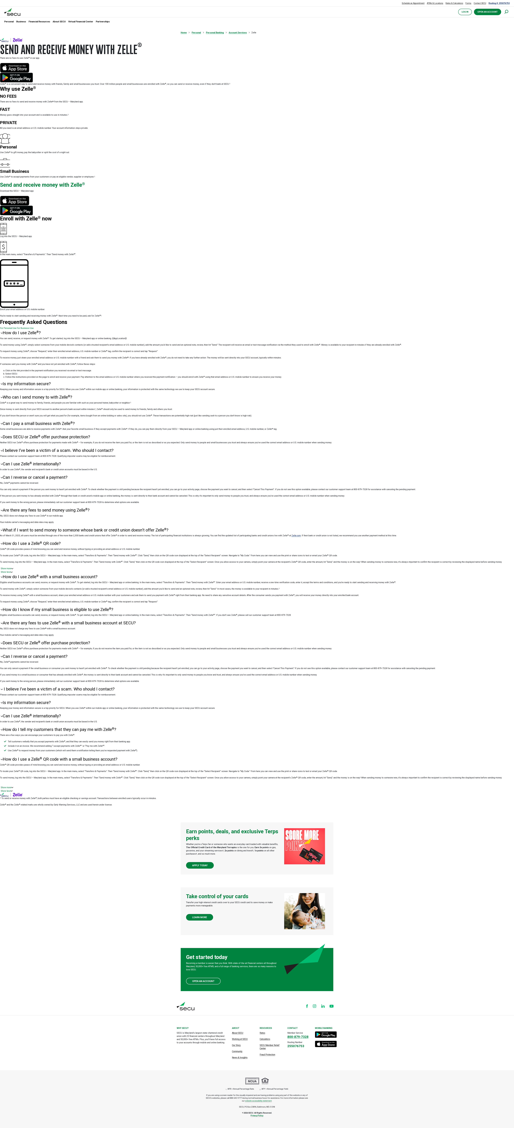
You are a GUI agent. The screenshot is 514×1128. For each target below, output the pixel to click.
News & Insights (239, 1057)
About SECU (237, 1033)
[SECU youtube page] (331, 1006)
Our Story (236, 1045)
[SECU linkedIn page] (323, 1006)
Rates (262, 1033)
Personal (196, 32)
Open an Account (203, 981)
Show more (6, 568)
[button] (9, 21)
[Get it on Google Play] (326, 1034)
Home (184, 32)
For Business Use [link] (25, 328)
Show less (6, 572)
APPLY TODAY (200, 865)
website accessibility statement (258, 1101)
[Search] (506, 12)
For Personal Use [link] (8, 328)
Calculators (265, 1039)
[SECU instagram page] (314, 1006)
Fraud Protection (267, 1054)
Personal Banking (215, 32)
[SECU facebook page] (307, 1006)
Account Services (238, 32)
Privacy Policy (257, 1115)
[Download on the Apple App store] (326, 1044)
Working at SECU (240, 1039)
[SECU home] (12, 11)
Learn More (199, 917)
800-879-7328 (298, 1036)
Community (237, 1051)
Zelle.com (296, 535)
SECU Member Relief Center (269, 1047)
